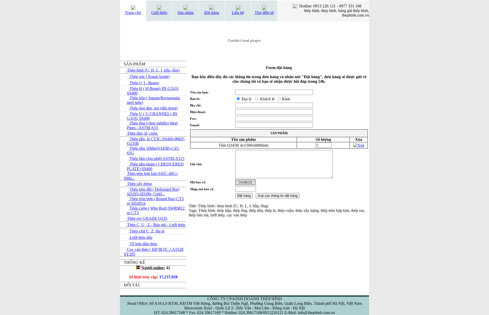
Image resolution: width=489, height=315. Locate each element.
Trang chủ (133, 12)
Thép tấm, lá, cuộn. (142, 133)
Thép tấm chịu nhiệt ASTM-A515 (156, 158)
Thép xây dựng (139, 184)
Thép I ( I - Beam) (144, 83)
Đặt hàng (211, 12)
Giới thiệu (159, 12)
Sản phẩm (186, 12)
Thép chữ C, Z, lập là (146, 231)
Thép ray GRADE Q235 (146, 218)
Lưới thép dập (140, 237)
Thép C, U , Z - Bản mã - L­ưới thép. (156, 225)
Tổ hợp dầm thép (143, 244)
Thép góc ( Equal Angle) (149, 76)
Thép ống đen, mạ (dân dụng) (153, 108)
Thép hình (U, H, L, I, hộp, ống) (153, 70)
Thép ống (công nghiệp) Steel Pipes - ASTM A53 (152, 125)
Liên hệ (238, 12)
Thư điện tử (264, 12)
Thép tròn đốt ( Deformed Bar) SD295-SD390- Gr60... (153, 191)
